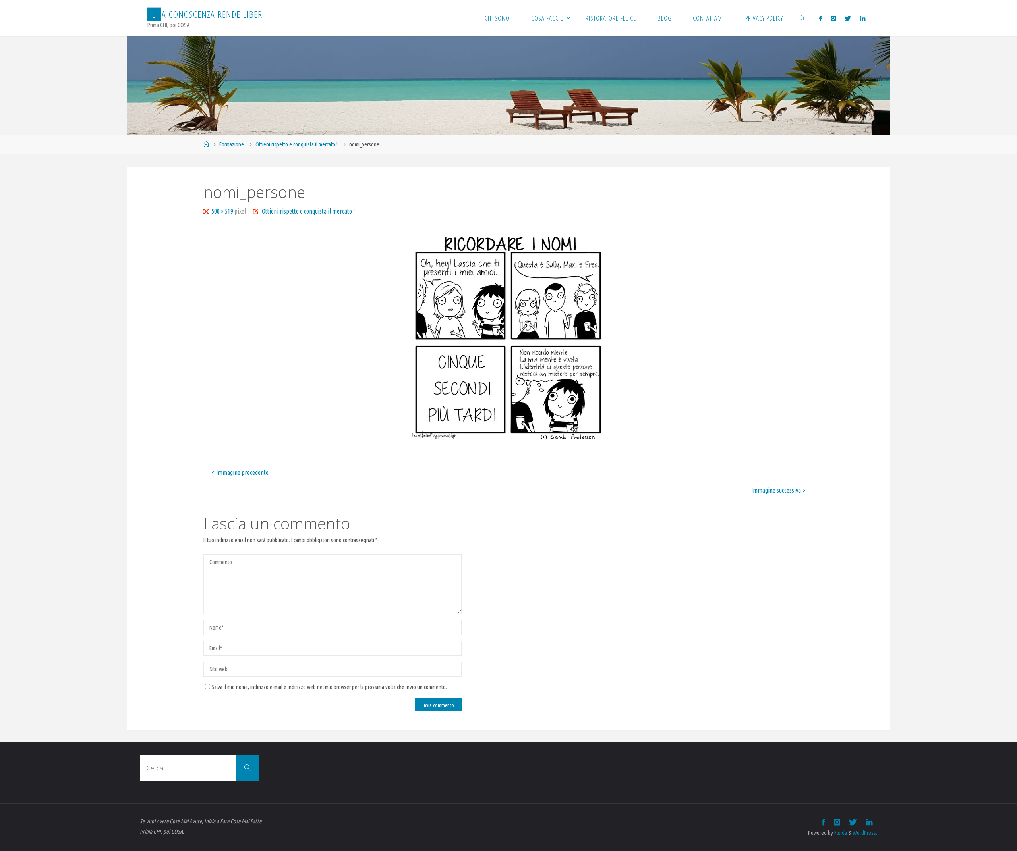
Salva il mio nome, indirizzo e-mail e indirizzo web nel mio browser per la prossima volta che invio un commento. (329, 687)
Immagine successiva (776, 490)
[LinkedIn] (862, 18)
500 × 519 (222, 211)
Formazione (231, 144)
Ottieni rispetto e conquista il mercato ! (296, 144)
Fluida (840, 833)
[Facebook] (820, 18)
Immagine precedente (242, 472)
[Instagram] (833, 18)
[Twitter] (847, 18)
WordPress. (865, 833)
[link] (802, 18)
